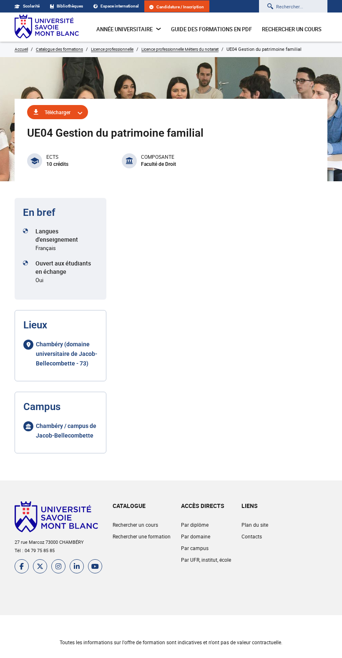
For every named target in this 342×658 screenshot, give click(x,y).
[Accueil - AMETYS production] (47, 27)
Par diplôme (195, 524)
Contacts (251, 536)
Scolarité (31, 6)
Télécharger (57, 112)
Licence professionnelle (112, 49)
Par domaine (195, 536)
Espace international (120, 6)
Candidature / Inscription (180, 7)
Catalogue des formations (59, 49)
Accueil (21, 49)
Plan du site (254, 524)
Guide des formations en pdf (211, 29)
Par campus (195, 548)
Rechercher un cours (292, 29)
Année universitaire (124, 29)
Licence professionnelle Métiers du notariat (180, 49)
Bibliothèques (70, 6)
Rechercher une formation (142, 536)
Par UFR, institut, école (206, 559)
